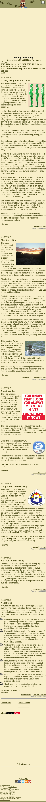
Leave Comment (39, 226)
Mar (43, 69)
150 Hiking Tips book (31, 60)
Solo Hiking (12, 794)
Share (3, 713)
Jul (28, 69)
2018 (39, 64)
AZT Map (11, 796)
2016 (8, 66)
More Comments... (5, 800)
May (36, 69)
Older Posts (6, 703)
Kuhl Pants (12, 790)
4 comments (26, 695)
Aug (25, 69)
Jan (6, 71)
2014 (19, 66)
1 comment (26, 377)
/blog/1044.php (15, 789)
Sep (20, 69)
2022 (19, 64)
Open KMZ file (16, 532)
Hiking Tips (7, 793)
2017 (3, 66)
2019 (34, 64)
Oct (16, 69)
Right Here (31, 568)
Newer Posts (24, 703)
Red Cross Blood (12, 464)
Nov (13, 69)
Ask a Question (23, 764)
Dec (9, 69)
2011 (3, 73)
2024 (8, 64)
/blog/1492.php (12, 787)
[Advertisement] (23, 31)
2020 (29, 64)
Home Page (7, 788)
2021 (24, 64)
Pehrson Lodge (8, 354)
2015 (13, 66)
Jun (32, 69)
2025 (3, 64)
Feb (2, 71)
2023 (13, 64)
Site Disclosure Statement (23, 707)
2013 (24, 66)
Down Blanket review (15, 797)
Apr (40, 69)
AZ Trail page (10, 539)
